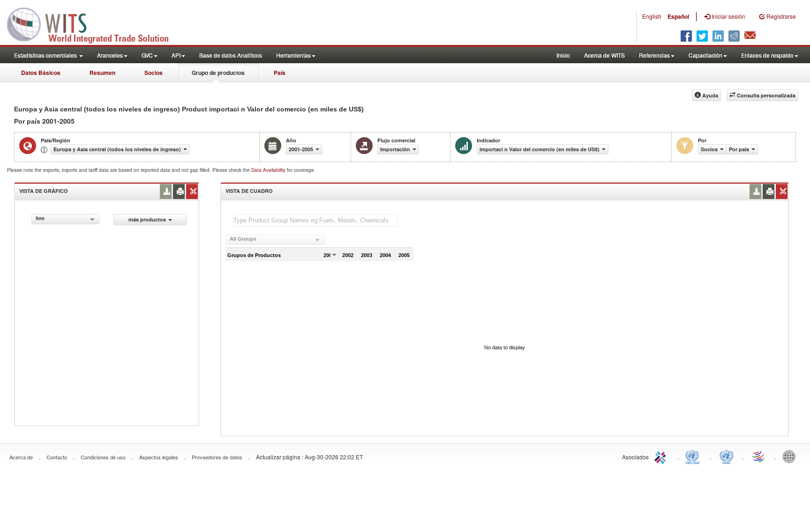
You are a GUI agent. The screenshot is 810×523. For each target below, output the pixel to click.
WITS (94, 23)
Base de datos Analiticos (230, 55)
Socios (153, 72)
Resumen (102, 72)
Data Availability (269, 170)
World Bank (791, 456)
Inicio (563, 55)
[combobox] (65, 219)
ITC (661, 456)
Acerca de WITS (604, 55)
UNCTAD (694, 456)
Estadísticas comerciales (46, 55)
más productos (147, 219)
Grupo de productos (218, 72)
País (279, 72)
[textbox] (315, 220)
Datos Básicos (40, 72)
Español (678, 16)
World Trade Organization (759, 456)
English (651, 16)
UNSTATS (726, 456)
